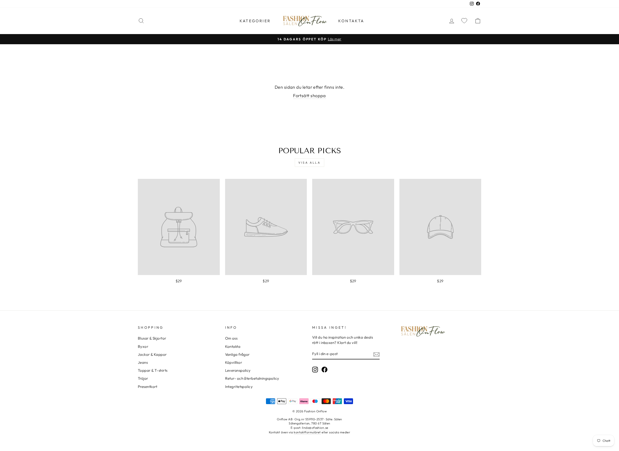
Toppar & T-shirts (153, 370)
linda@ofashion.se (315, 427)
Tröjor (143, 378)
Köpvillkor (233, 362)
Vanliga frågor (237, 354)
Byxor (143, 346)
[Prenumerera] (376, 354)
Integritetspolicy (239, 386)
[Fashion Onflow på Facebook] (324, 369)
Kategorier (255, 20)
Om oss (231, 338)
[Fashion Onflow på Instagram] (315, 369)
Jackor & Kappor (152, 354)
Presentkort (147, 386)
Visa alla (309, 162)
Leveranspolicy (238, 370)
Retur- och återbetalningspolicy (252, 378)
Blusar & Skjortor (152, 338)
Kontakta (351, 20)
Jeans (143, 362)
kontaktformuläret (307, 432)
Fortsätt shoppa (309, 95)
